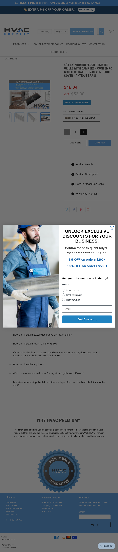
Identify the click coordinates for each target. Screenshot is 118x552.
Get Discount (87, 319)
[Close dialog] (112, 228)
